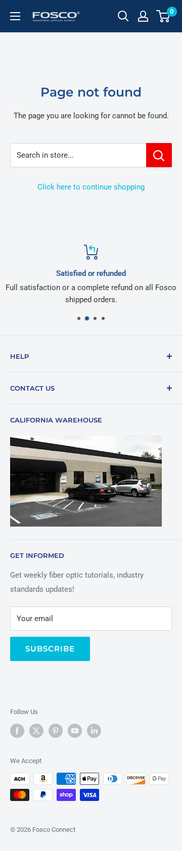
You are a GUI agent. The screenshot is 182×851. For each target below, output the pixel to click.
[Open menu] (15, 16)
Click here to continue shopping (91, 187)
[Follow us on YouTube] (75, 731)
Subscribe (50, 648)
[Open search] (123, 16)
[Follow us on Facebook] (17, 731)
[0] (163, 16)
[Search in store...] (159, 155)
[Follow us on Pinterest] (56, 731)
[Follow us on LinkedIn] (94, 731)
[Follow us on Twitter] (36, 731)
